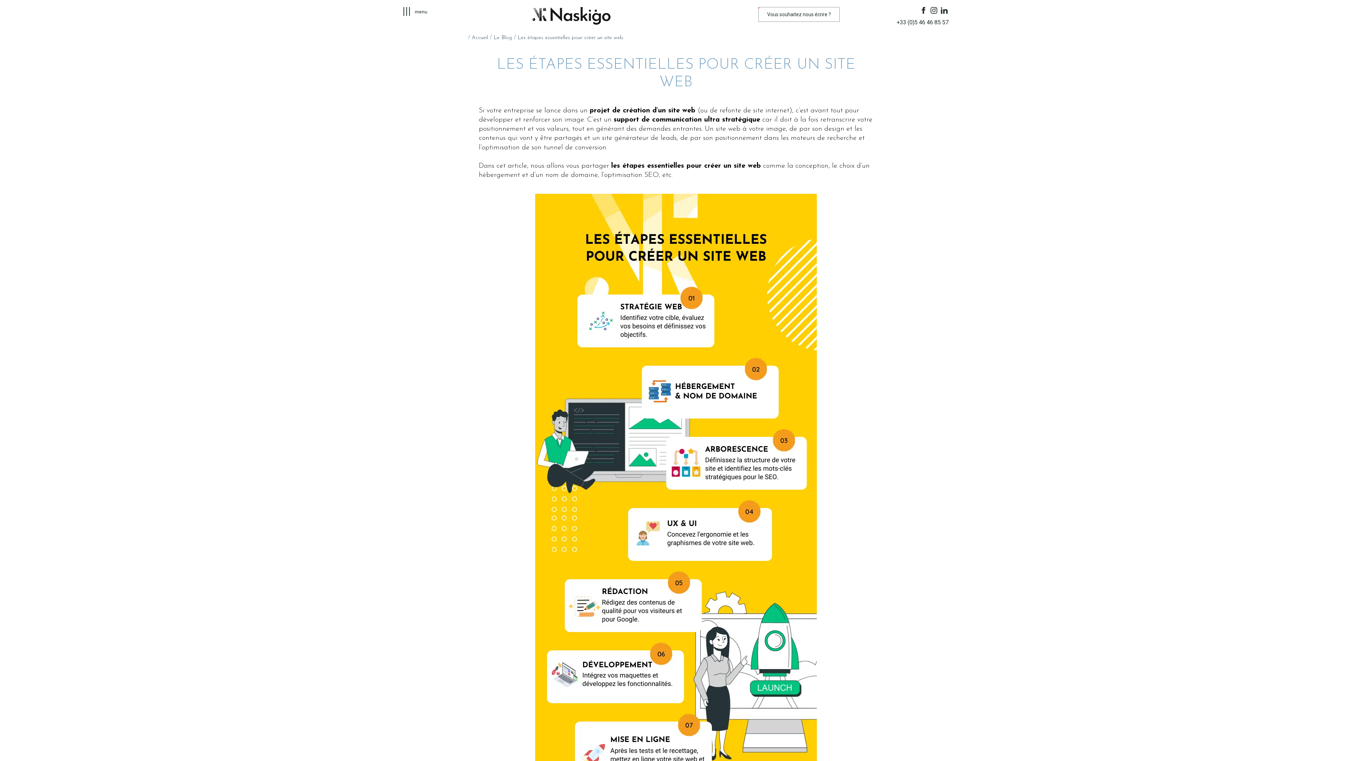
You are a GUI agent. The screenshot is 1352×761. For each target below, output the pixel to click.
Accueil (480, 38)
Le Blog (503, 38)
